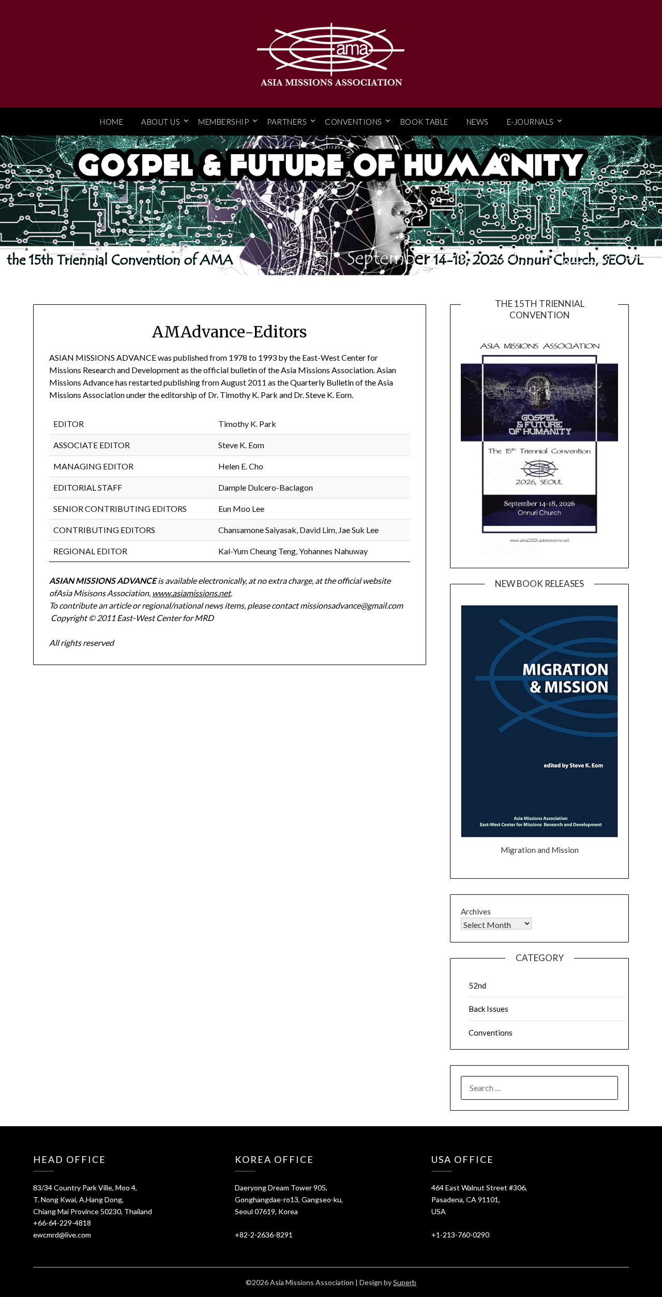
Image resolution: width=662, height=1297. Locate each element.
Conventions (491, 1032)
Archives (476, 911)
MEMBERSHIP (223, 121)
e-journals (530, 121)
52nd (477, 985)
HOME (111, 121)
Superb (404, 1282)
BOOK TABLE (424, 121)
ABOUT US (160, 121)
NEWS (478, 121)
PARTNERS (287, 121)
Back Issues (488, 1008)
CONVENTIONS (353, 121)
